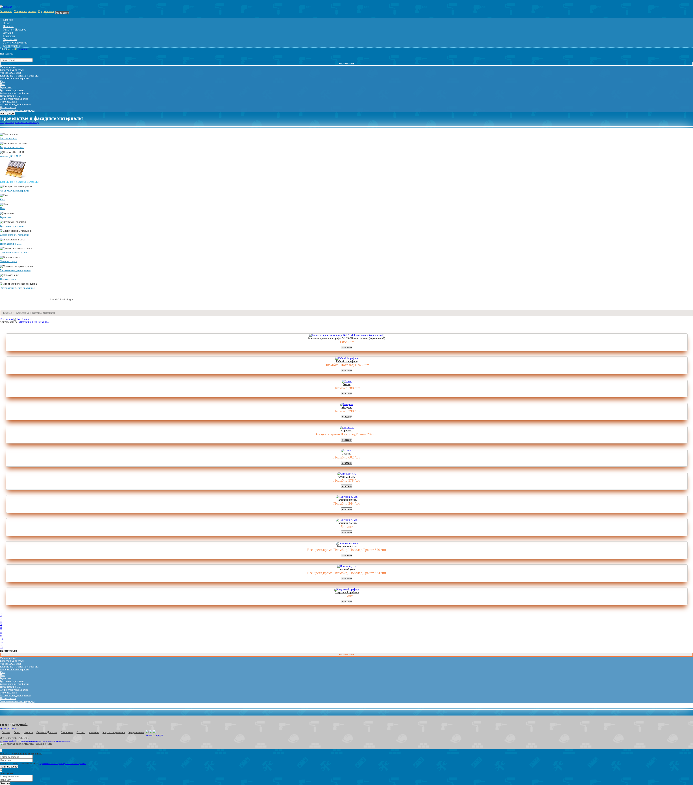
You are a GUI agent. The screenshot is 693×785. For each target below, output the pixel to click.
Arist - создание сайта (40, 743)
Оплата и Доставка (14, 29)
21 (1, 647)
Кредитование (46, 11)
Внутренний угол (347, 546)
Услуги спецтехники (25, 11)
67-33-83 (8, 49)
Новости (8, 26)
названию (43, 322)
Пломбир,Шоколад (339, 365)
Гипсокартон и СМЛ (11, 96)
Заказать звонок (9, 766)
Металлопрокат (8, 67)
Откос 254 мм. (346, 476)
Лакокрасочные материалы (14, 78)
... (1, 644)
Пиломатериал (8, 107)
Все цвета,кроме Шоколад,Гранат (340, 434)
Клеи (2, 81)
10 (1, 639)
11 (1, 641)
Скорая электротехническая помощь (19, 122)
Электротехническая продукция (17, 110)
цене (34, 322)
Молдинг (347, 407)
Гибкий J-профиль (347, 361)
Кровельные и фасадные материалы (19, 75)
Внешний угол (347, 569)
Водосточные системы (12, 70)
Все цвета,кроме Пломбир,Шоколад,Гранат (340, 550)
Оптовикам (6, 11)
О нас (6, 23)
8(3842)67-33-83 (9, 728)
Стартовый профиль (347, 592)
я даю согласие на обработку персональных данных (63, 763)
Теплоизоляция (8, 101)
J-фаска (346, 453)
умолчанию (25, 322)
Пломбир (340, 388)
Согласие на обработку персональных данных (20, 741)
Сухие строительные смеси (14, 98)
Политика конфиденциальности (56, 741)
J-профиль (347, 430)
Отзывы (8, 32)
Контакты (9, 36)
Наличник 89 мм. (347, 500)
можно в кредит (154, 735)
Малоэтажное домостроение (15, 104)
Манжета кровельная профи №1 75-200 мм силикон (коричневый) (346, 338)
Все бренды (6, 319)
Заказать (5, 783)
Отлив (346, 384)
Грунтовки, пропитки (12, 90)
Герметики (6, 87)
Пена (2, 84)
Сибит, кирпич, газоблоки (14, 93)
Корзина (22, 49)
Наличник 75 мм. (347, 523)
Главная (8, 19)
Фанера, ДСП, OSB (10, 72)
